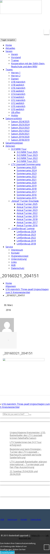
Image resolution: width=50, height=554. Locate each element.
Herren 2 (15, 75)
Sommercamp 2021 (27, 179)
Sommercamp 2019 (27, 185)
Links (14, 262)
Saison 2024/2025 (20, 121)
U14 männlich (18, 94)
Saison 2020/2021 (20, 133)
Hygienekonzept (19, 255)
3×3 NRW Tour (19, 149)
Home (9, 45)
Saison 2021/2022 (20, 130)
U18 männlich (18, 81)
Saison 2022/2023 (20, 127)
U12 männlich (18, 100)
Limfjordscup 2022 (26, 237)
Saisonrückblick (14, 118)
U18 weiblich (17, 84)
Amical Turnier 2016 (27, 225)
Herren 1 (15, 72)
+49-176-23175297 (44, 22)
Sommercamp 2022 (27, 176)
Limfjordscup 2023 (26, 234)
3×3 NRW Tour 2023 (27, 155)
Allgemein (11, 286)
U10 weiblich (17, 109)
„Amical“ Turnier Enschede (25, 200)
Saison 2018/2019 (20, 139)
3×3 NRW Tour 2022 (27, 158)
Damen (15, 78)
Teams (9, 69)
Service (9, 246)
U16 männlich (18, 87)
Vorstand (16, 57)
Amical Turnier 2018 (27, 219)
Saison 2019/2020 (20, 136)
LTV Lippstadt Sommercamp (26, 164)
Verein (9, 51)
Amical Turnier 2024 (27, 207)
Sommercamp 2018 (27, 188)
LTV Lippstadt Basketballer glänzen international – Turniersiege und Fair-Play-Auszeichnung (28, 464)
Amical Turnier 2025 (27, 204)
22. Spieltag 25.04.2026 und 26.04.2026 (24, 473)
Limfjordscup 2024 (26, 231)
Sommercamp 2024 (27, 170)
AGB (13, 265)
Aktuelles (10, 48)
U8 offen (15, 112)
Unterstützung (19, 259)
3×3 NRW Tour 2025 (27, 152)
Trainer (15, 60)
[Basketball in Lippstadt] (21, 11)
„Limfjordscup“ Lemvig (23, 228)
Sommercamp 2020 (27, 182)
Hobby (14, 115)
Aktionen (10, 145)
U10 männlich (18, 106)
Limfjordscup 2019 (26, 240)
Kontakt (15, 252)
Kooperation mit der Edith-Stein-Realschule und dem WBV (28, 65)
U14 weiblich (17, 97)
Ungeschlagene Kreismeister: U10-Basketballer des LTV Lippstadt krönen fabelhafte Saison (28, 435)
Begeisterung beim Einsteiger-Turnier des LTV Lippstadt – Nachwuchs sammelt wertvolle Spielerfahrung (26, 453)
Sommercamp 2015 (27, 197)
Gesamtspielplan (14, 142)
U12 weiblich (17, 103)
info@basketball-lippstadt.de (19, 20)
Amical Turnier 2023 (27, 210)
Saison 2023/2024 (20, 124)
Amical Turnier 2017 (27, 222)
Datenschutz (17, 268)
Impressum (17, 249)
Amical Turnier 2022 (27, 213)
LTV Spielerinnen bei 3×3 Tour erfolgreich (26, 443)
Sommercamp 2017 (27, 191)
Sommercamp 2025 (27, 167)
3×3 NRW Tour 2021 (27, 161)
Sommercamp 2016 (27, 194)
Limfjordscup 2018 (26, 243)
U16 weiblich (17, 90)
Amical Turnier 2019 (27, 216)
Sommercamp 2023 (27, 173)
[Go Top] (43, 537)
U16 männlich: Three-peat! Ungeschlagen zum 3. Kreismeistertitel (27, 291)
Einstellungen (7, 552)
